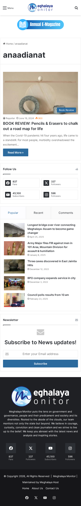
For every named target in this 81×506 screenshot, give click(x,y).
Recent (38, 213)
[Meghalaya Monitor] (40, 8)
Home (9, 43)
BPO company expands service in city (52, 278)
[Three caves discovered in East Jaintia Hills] (14, 266)
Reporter (10, 118)
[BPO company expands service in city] (14, 283)
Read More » (16, 152)
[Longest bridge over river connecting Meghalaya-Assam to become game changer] (14, 230)
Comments (66, 213)
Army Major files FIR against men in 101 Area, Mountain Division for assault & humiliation (50, 247)
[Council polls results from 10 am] (14, 300)
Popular (13, 213)
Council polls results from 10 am (48, 294)
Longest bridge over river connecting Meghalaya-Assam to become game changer (51, 228)
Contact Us (52, 488)
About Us (37, 488)
